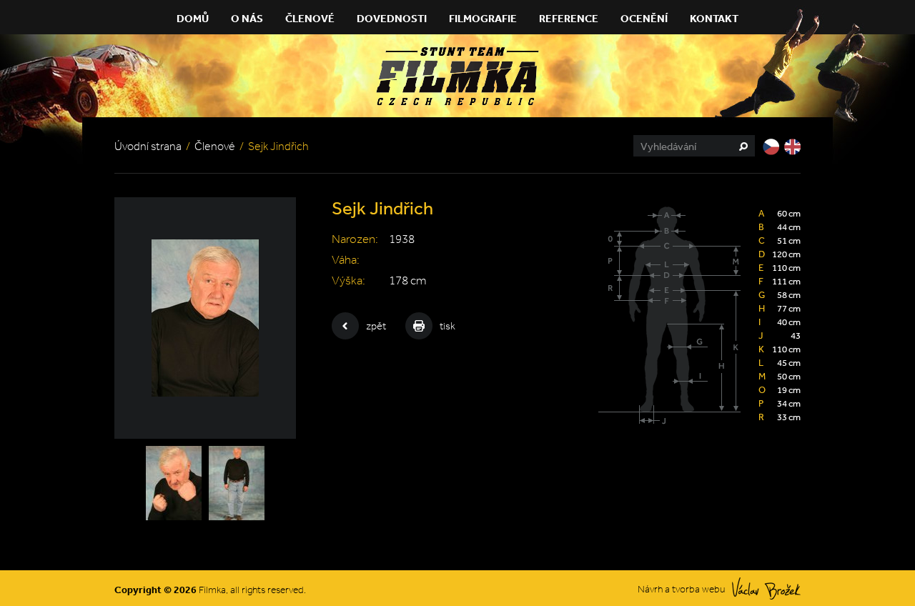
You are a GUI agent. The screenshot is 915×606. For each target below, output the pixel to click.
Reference (568, 18)
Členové (310, 18)
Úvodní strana (148, 146)
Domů (193, 18)
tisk (447, 325)
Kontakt (714, 18)
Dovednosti (392, 18)
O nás (247, 18)
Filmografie (483, 18)
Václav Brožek (766, 588)
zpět (376, 325)
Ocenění (644, 18)
